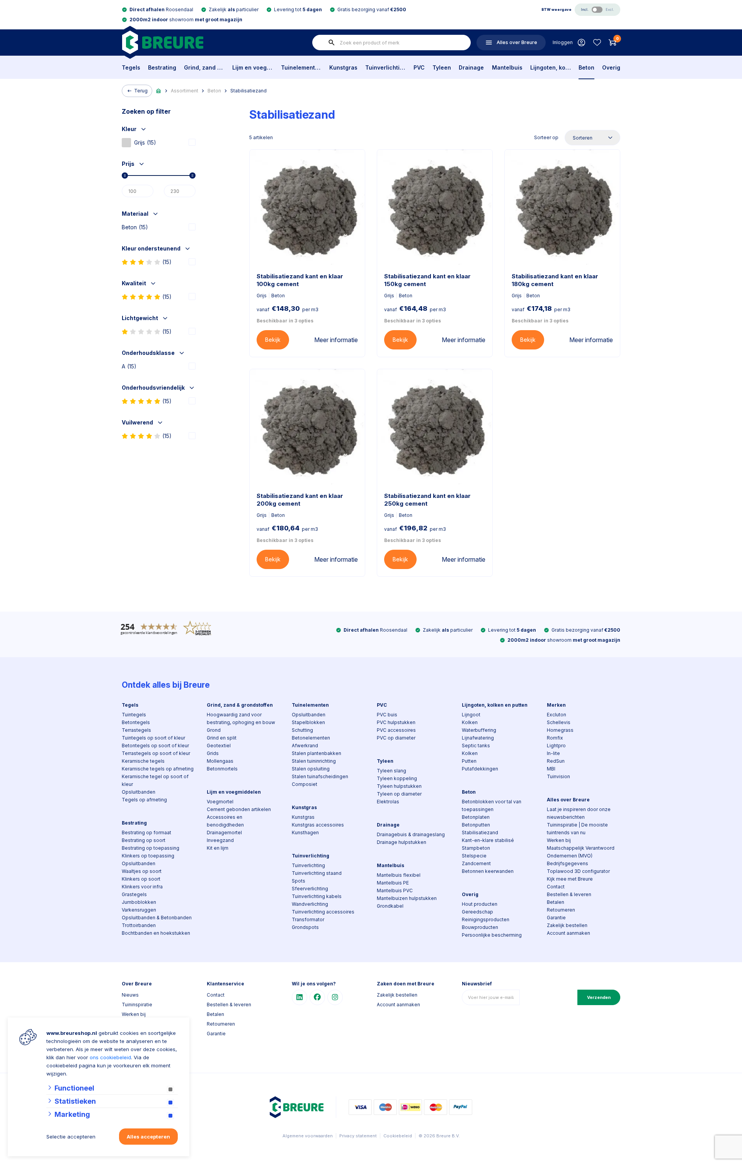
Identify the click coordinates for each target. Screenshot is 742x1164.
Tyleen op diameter (399, 794)
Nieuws (130, 995)
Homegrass (560, 730)
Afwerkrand (305, 745)
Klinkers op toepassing (148, 856)
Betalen (555, 902)
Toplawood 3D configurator (578, 871)
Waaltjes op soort (142, 871)
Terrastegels (136, 730)
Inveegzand (220, 840)
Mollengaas (220, 761)
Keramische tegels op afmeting (158, 769)
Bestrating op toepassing (150, 848)
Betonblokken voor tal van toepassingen (491, 805)
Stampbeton (476, 848)
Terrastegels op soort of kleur (156, 753)
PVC (419, 67)
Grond (214, 730)
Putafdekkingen (480, 769)
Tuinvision (558, 776)
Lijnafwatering (478, 738)
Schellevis (558, 722)
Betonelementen (311, 738)
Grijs (145, 142)
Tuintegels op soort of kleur (153, 738)
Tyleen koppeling (397, 778)
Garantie (556, 917)
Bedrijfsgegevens (567, 863)
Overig (611, 67)
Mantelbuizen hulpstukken (407, 898)
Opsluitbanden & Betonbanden (157, 917)
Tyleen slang (391, 771)
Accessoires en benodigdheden (225, 821)
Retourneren (561, 910)
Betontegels (136, 722)
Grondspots (305, 927)
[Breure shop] (162, 42)
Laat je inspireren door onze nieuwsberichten (579, 813)
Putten (469, 761)
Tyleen (441, 67)
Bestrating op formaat (146, 832)
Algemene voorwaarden (308, 1135)
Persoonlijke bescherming (492, 935)
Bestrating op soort (143, 840)
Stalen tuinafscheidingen (320, 776)
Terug (141, 91)
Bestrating (162, 67)
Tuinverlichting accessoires (323, 912)
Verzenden (599, 997)
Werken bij (559, 840)
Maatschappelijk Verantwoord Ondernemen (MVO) (580, 852)
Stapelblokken (308, 722)
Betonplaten (476, 817)
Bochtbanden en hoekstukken (156, 933)
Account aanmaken (568, 933)
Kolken (470, 722)
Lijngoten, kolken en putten (550, 67)
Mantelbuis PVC (395, 890)
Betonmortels (222, 769)
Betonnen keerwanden (488, 871)
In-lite (553, 753)
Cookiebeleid (397, 1135)
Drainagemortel (224, 832)
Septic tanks (476, 745)
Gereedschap (477, 912)
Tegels (131, 67)
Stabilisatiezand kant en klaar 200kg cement (300, 499)
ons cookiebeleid (110, 1057)
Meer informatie (336, 340)
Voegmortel (220, 801)
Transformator (308, 919)
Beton (586, 67)
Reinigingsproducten (485, 919)
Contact (556, 887)
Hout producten (479, 904)
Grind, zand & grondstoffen (204, 67)
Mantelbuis (507, 67)
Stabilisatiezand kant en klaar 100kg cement (300, 280)
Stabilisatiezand (248, 91)
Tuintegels (134, 714)
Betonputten (476, 825)
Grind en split (222, 738)
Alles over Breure (568, 800)
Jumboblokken (139, 902)
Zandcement (476, 863)
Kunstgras (343, 67)
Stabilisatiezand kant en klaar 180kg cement (555, 280)
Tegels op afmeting (144, 800)
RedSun (556, 761)
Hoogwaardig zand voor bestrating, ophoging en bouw (241, 718)
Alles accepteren (148, 1136)
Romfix (555, 738)
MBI (551, 769)
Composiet (304, 784)
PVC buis (387, 714)
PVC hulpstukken (396, 722)
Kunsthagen (305, 832)
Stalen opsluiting (311, 769)
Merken (556, 705)
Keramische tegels (143, 761)
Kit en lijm (217, 848)
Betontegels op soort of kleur (155, 745)
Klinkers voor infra (142, 887)
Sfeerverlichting (310, 888)
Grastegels (134, 894)
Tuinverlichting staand (317, 873)
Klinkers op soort (141, 879)
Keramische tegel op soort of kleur (155, 780)
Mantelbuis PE (393, 883)
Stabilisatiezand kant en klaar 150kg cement (427, 280)
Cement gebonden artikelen (239, 809)
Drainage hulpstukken (401, 842)
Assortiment (184, 91)
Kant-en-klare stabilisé (488, 840)
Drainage (471, 67)
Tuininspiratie (137, 1004)
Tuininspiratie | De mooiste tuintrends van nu (577, 828)
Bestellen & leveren (569, 894)
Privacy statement (358, 1135)
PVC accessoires (396, 730)
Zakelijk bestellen (567, 925)
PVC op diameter (396, 738)
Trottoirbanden (139, 925)
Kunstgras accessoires (318, 825)
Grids (213, 753)
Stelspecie (474, 856)
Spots (298, 881)
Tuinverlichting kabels (317, 896)
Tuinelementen (301, 67)
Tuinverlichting (385, 67)
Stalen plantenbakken (316, 753)
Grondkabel (390, 906)
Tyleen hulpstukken (399, 786)
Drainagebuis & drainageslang (411, 834)
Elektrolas (388, 801)
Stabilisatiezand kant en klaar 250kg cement (427, 499)
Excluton (556, 714)
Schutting (302, 730)
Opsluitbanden (138, 792)
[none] (331, 42)
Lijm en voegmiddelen (252, 67)
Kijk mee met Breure (570, 879)
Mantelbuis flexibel (398, 875)
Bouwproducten (480, 927)
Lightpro (556, 745)
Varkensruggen (139, 910)
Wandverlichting (310, 904)
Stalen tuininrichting (314, 761)
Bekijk (273, 339)
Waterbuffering (479, 730)
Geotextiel (219, 745)
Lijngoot (471, 714)
